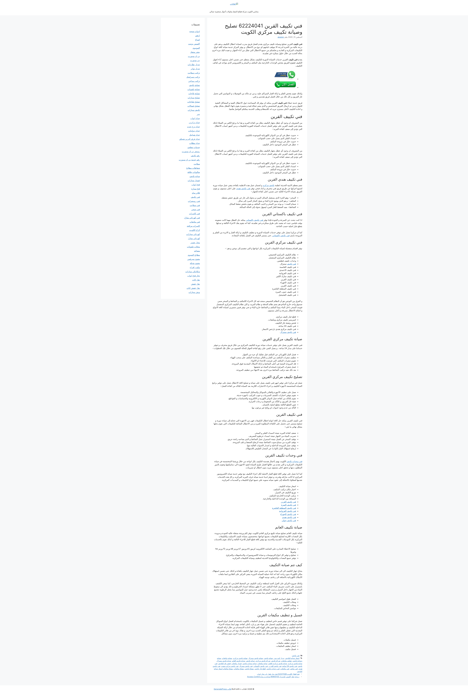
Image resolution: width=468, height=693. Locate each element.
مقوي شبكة (195, 263)
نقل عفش (195, 284)
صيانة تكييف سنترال (224, 661)
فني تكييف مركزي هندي (229, 666)
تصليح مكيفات (227, 658)
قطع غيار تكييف (260, 669)
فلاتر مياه (196, 193)
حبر (198, 114)
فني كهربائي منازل (192, 218)
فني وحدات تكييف (294, 461)
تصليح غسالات (193, 106)
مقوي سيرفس (193, 259)
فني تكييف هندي (243, 188)
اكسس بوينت (194, 44)
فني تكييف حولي (289, 520)
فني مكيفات (285, 669)
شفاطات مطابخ (193, 168)
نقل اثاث (196, 280)
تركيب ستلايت (194, 73)
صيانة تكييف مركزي (295, 663)
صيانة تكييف (250, 661)
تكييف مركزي (268, 185)
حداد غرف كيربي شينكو (190, 139)
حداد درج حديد (193, 126)
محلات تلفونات (193, 246)
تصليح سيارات (194, 97)
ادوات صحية (194, 31)
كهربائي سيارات (193, 234)
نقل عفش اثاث (193, 288)
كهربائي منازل (194, 238)
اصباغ (197, 39)
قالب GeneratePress (222, 689)
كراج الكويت (194, 230)
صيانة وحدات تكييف (250, 663)
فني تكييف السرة (288, 505)
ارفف (197, 35)
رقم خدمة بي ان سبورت (189, 160)
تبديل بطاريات (194, 64)
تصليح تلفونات (193, 89)
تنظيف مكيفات (286, 661)
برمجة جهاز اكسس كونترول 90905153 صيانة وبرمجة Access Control (273, 677)
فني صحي (195, 209)
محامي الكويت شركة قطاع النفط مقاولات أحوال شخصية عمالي (234, 11)
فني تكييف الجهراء (288, 514)
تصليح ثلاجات (194, 93)
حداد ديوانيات (194, 131)
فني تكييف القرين (288, 502)
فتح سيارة (195, 189)
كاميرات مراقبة (193, 226)
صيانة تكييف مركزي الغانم (277, 663)
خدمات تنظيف (193, 147)
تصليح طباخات (193, 102)
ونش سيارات (194, 292)
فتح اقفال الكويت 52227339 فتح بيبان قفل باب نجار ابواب (278, 674)
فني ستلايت (195, 205)
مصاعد (197, 251)
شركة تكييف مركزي (263, 661)
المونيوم (196, 48)
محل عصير (195, 242)
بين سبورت (195, 60)
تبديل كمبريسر (279, 658)
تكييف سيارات (194, 110)
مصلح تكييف (249, 669)
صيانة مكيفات (262, 663)
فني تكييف (291, 264)
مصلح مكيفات (239, 669)
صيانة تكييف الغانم (238, 661)
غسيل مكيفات (237, 663)
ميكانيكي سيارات (192, 271)
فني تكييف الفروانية (287, 511)
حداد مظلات (194, 143)
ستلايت (197, 164)
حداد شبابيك (194, 135)
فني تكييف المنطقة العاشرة (284, 508)
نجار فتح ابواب (193, 275)
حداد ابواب (195, 118)
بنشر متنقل (195, 52)
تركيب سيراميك (193, 77)
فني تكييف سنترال (288, 332)
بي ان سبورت (194, 56)
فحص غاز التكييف (224, 663)
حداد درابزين (194, 122)
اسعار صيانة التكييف (292, 658)
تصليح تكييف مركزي (240, 658)
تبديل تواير (195, 68)
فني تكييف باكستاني (254, 220)
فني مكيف (294, 669)
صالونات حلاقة (193, 172)
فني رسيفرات (194, 201)
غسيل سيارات (194, 180)
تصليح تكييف (268, 658)
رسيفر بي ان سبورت (191, 151)
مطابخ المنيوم (194, 255)
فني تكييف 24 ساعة (289, 666)
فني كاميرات (194, 213)
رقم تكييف (195, 155)
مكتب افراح (195, 267)
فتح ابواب (195, 184)
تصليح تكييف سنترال (256, 658)
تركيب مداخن (194, 81)
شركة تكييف (275, 661)
